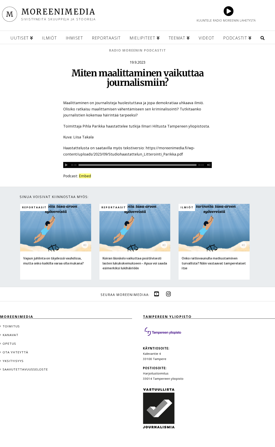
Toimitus (11, 326)
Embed (85, 175)
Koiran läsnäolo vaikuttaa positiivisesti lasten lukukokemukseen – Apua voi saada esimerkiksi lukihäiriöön (134, 263)
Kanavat (10, 335)
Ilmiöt (187, 207)
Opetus (9, 343)
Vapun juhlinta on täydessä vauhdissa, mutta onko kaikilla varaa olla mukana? (53, 260)
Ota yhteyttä (15, 352)
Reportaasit (34, 207)
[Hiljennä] (209, 165)
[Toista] (66, 165)
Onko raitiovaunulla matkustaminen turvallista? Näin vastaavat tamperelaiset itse (214, 263)
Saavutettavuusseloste (25, 369)
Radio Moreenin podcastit (137, 50)
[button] (262, 37)
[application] (137, 165)
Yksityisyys (13, 361)
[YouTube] (156, 294)
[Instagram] (168, 294)
